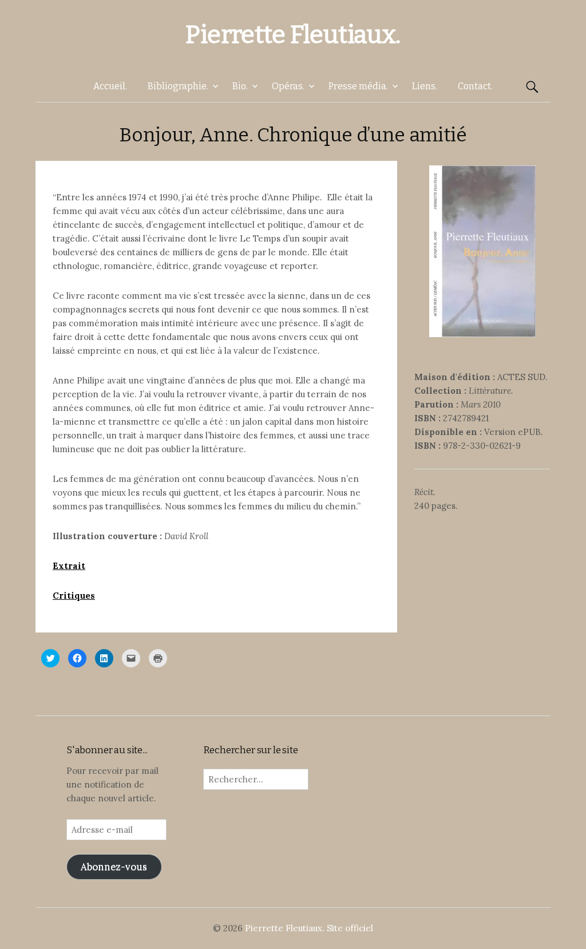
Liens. (424, 86)
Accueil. (110, 86)
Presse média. (358, 86)
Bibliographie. (178, 86)
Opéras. (288, 86)
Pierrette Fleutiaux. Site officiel (309, 928)
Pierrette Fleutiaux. (292, 34)
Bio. (240, 86)
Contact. (475, 86)
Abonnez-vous (114, 866)
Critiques (74, 595)
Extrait (69, 565)
